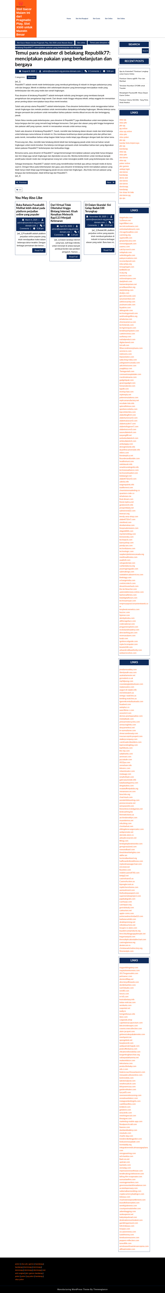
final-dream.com (126, 499)
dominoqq (123, 187)
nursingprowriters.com (128, 1182)
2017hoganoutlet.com (128, 973)
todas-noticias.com (127, 1002)
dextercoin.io (124, 945)
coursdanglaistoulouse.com (131, 684)
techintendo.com (126, 325)
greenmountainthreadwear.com (132, 1185)
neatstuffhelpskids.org (128, 789)
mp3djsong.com (126, 681)
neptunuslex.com (126, 687)
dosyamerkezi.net (127, 728)
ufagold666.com (126, 531)
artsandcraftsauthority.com (130, 650)
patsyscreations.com (128, 258)
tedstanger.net (125, 476)
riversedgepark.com (127, 244)
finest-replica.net (126, 502)
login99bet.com (126, 223)
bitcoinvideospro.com (128, 1026)
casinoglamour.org (127, 942)
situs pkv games (27, 1264)
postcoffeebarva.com (128, 1049)
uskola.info (124, 482)
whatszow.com (125, 319)
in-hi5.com (123, 997)
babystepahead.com (128, 1217)
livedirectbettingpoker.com (130, 1139)
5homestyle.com (126, 951)
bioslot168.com (126, 647)
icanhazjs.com (125, 902)
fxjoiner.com (124, 615)
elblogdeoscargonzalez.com (131, 829)
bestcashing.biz (126, 812)
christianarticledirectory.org (130, 948)
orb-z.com (123, 1069)
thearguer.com (125, 1118)
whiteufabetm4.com (127, 441)
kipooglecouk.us (126, 884)
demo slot (123, 178)
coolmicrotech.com (127, 583)
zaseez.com (124, 247)
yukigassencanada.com (129, 363)
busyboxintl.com (126, 1043)
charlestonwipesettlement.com (132, 1200)
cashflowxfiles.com (127, 1104)
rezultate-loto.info (126, 403)
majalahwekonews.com (129, 970)
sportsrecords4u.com (128, 409)
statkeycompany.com (128, 739)
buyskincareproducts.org (129, 931)
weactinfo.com (125, 1113)
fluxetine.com (125, 870)
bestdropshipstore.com (129, 331)
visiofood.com (125, 522)
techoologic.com (126, 551)
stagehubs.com (126, 218)
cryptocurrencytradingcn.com (131, 1194)
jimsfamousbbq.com (128, 670)
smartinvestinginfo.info (129, 467)
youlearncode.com (127, 305)
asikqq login (124, 169)
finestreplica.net (126, 456)
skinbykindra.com (126, 618)
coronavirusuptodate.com (130, 374)
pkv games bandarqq (34, 1273)
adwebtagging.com (127, 1211)
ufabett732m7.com (127, 519)
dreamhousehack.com (128, 586)
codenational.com (127, 624)
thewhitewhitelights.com (129, 852)
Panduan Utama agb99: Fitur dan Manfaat (132, 80)
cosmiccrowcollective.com (130, 1029)
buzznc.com (124, 612)
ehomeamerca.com (127, 322)
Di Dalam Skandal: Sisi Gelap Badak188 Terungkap (98, 208)
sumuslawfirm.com (127, 1179)
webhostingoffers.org (128, 316)
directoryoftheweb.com (129, 982)
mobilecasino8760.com (129, 873)
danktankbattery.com (128, 1130)
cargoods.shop (125, 1020)
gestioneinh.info (126, 505)
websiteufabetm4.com (128, 438)
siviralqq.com (125, 1168)
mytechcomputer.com (128, 644)
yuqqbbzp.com (125, 368)
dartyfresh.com (125, 281)
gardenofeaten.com (127, 1089)
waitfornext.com (126, 487)
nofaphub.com (125, 252)
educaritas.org (125, 264)
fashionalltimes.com (127, 595)
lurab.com (123, 638)
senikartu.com (125, 1005)
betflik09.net (124, 270)
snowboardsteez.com (128, 1098)
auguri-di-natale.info (128, 690)
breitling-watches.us (128, 699)
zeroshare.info (125, 765)
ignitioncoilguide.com (128, 641)
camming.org (125, 235)
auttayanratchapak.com (129, 1046)
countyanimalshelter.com (130, 1208)
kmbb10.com (124, 1107)
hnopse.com (124, 1229)
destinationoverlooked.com (131, 1220)
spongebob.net (125, 1040)
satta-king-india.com (128, 360)
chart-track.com (126, 797)
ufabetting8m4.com (127, 415)
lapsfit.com (124, 389)
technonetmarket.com (128, 473)
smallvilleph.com (126, 777)
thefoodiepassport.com (129, 893)
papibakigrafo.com (127, 899)
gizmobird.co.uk (126, 678)
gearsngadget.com (127, 383)
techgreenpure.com (127, 328)
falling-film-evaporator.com (130, 1177)
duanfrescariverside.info (129, 450)
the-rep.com (124, 751)
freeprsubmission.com (128, 528)
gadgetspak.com (126, 380)
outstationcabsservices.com (131, 575)
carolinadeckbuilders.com (130, 742)
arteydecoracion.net (127, 838)
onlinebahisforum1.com (129, 229)
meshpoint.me (125, 1037)
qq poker (30, 1276)
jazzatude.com (125, 760)
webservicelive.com (127, 653)
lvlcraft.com (124, 345)
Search (134, 44)
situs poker (124, 137)
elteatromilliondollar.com (129, 1052)
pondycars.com (126, 546)
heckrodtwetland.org (128, 858)
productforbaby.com (127, 1066)
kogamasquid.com (127, 937)
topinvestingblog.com (128, 745)
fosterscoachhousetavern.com (132, 1072)
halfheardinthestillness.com (131, 861)
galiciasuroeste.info (127, 780)
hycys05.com (125, 1092)
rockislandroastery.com (129, 630)
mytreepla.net (125, 395)
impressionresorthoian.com (131, 1171)
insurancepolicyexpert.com (130, 736)
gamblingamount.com (128, 1223)
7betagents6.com (126, 371)
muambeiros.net (126, 820)
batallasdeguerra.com (128, 783)
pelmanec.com (125, 976)
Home (69, 18)
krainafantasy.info (126, 999)
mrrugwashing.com (127, 1153)
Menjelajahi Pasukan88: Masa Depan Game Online (133, 94)
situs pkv (123, 123)
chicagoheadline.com (128, 232)
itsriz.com (123, 1017)
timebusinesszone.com (129, 1238)
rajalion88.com (125, 238)
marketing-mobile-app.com (130, 1121)
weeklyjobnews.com (128, 1206)
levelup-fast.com (126, 392)
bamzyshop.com (126, 543)
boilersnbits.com (126, 1078)
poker (17, 1264)
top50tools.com (126, 748)
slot (19, 190)
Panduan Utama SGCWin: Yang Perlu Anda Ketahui (133, 101)
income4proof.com (127, 261)
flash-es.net (124, 1159)
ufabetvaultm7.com (127, 424)
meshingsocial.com (127, 1116)
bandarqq (123, 149)
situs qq (122, 120)
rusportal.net (124, 1008)
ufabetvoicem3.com (127, 429)
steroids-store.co (126, 835)
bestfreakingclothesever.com (131, 1174)
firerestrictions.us (126, 815)
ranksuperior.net (126, 1214)
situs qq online (125, 131)
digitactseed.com (126, 342)
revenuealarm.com (127, 636)
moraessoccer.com (127, 791)
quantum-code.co (126, 493)
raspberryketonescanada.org (131, 554)
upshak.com (124, 1162)
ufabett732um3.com (127, 479)
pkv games (124, 166)
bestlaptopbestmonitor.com (130, 844)
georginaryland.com (127, 847)
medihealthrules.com (128, 557)
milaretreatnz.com (127, 771)
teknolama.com (126, 1063)
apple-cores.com (126, 913)
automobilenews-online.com (131, 592)
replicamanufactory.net (129, 400)
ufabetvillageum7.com (128, 427)
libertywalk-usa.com (127, 672)
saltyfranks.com (126, 754)
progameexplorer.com (128, 627)
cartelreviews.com (127, 334)
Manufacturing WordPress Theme (73, 1289)
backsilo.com (125, 1165)
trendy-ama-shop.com (128, 517)
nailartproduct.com (127, 339)
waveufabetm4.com (127, 432)
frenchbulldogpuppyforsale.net (132, 934)
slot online (121, 18)
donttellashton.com (127, 985)
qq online (123, 128)
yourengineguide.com (128, 569)
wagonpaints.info (126, 485)
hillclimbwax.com (126, 1226)
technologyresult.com (128, 313)
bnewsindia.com (126, 537)
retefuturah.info (125, 464)
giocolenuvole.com (127, 296)
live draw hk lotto (126, 192)
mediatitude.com (126, 719)
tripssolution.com (126, 357)
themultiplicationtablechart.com (132, 939)
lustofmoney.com (126, 1235)
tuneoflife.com (125, 1243)
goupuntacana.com (127, 241)
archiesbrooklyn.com (128, 818)
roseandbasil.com (127, 849)
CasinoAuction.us (127, 881)
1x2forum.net (125, 220)
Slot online (108, 18)
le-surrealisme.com (127, 730)
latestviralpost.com (127, 1081)
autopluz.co (124, 707)
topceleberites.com (127, 412)
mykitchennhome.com (128, 887)
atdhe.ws (123, 855)
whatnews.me (125, 496)
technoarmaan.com (127, 601)
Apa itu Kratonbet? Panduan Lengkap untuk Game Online (133, 72)
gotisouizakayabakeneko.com (132, 1034)
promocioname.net (127, 803)
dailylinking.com (126, 290)
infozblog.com (125, 823)
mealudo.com (125, 1133)
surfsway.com (125, 337)
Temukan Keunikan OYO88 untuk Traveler (132, 87)
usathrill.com (124, 560)
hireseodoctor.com (127, 386)
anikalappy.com (126, 444)
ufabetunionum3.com (128, 418)
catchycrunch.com (127, 249)
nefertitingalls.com (127, 255)
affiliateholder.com (127, 1249)
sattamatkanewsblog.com (130, 1191)
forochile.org (124, 794)
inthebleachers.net (127, 925)
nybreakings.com (126, 572)
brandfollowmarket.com (129, 1203)
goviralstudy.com (126, 908)
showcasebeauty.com (128, 733)
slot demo (123, 158)
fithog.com (123, 841)
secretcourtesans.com (128, 226)
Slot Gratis (96, 18)
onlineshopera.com (127, 278)
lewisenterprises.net (128, 284)
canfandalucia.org (127, 566)
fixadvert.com (125, 704)
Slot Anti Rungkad (82, 18)
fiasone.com (124, 1127)
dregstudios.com (126, 786)
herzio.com (124, 994)
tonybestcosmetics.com (129, 609)
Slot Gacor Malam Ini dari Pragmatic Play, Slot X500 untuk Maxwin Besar (44, 43)
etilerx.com (124, 453)
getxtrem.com (125, 1110)
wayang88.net (125, 435)
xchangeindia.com (127, 580)
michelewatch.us (126, 693)
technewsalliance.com (129, 470)
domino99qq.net (126, 979)
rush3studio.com (126, 988)
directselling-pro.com (128, 633)
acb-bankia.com (126, 1156)
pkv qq (122, 126)
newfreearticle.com (127, 1084)
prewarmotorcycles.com (129, 722)
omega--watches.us (127, 696)
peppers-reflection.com (129, 1240)
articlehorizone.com (127, 366)
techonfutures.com (127, 548)
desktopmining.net (127, 922)
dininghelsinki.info (127, 447)
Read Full (40, 251)
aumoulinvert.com (127, 890)
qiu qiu (122, 198)
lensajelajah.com (126, 267)
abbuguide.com (126, 310)
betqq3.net (124, 876)
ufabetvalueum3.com (128, 421)
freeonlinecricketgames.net (131, 809)
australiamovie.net (127, 675)
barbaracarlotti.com (127, 919)
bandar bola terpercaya (129, 143)
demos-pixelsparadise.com (131, 716)
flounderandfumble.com (129, 458)
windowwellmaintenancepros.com (134, 1246)
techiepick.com (125, 540)
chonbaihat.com (126, 826)
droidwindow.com (126, 525)
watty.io (122, 1011)
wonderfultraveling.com (129, 800)
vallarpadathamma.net (129, 1058)
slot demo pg (124, 195)
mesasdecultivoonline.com (130, 1075)
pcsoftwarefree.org (127, 287)
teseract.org (124, 514)
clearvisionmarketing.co (129, 490)
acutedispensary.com (128, 1188)
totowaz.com (124, 1197)
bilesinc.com (124, 768)
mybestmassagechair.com (130, 864)
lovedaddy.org (125, 1145)
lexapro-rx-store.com (128, 928)
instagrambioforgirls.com (129, 1101)
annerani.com (125, 757)
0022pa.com (124, 762)
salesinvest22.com (127, 511)
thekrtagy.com (125, 577)
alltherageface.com (127, 621)
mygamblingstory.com (128, 968)
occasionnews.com (127, 1232)
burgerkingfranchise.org (129, 1055)
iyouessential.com (127, 299)
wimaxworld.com (126, 806)
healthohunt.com (126, 461)
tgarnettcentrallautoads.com (131, 701)
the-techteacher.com (128, 589)
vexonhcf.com (125, 713)
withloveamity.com (127, 302)
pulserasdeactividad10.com (131, 916)
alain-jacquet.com (127, 1031)
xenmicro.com (125, 276)
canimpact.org (125, 905)
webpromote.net (126, 832)
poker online (124, 163)
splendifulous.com (127, 406)
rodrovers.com (125, 354)
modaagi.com (125, 774)
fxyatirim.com (125, 307)
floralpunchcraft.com (128, 1124)
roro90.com (124, 991)
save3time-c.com (126, 710)
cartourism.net (125, 910)
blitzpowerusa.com (127, 1087)
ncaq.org (123, 273)
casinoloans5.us (126, 879)
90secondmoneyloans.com (131, 348)
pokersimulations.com (128, 397)
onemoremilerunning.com (130, 1095)
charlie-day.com (126, 1136)
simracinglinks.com (127, 725)
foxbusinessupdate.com (129, 1142)
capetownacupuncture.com (131, 1023)
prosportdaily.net (126, 508)
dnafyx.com (124, 293)
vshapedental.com (127, 563)
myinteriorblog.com (127, 534)
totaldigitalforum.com (128, 598)
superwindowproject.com (130, 896)
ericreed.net (124, 867)
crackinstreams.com (127, 377)
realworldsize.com (127, 1060)
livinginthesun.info (127, 1014)
